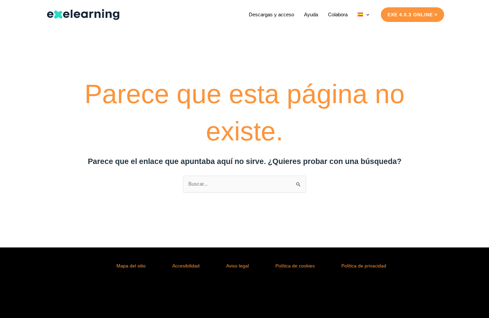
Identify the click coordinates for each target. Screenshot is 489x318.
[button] (412, 14)
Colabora (338, 14)
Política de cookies (295, 265)
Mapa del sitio (131, 265)
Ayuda (311, 14)
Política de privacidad (363, 265)
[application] (366, 14)
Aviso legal (237, 265)
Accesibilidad (186, 265)
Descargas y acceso (271, 14)
